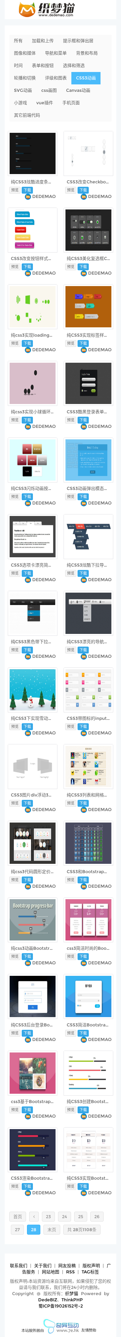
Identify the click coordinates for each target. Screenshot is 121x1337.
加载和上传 (43, 40)
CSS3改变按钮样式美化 (34, 258)
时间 (18, 65)
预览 (15, 190)
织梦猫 (71, 1293)
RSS (70, 1272)
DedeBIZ (47, 1300)
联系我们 (18, 1265)
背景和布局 (87, 53)
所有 (18, 40)
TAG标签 (90, 1272)
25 (80, 1216)
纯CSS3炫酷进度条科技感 (36, 182)
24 (64, 1216)
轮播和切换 (25, 78)
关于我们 (43, 1265)
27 (17, 1229)
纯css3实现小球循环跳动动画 (39, 412)
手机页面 (71, 102)
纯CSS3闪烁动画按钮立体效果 (40, 488)
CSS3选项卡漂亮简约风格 (36, 565)
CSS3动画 (86, 78)
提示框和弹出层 (78, 40)
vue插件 (44, 102)
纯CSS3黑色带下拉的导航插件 (40, 641)
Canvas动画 (78, 90)
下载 (27, 190)
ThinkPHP (72, 1300)
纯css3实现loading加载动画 (39, 335)
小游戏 (20, 102)
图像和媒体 (25, 53)
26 (97, 1216)
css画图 (49, 90)
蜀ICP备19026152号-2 (60, 1306)
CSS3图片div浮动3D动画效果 (40, 795)
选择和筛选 (74, 65)
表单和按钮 (43, 65)
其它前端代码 (27, 115)
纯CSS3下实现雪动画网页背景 (40, 718)
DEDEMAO (44, 196)
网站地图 (50, 1272)
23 (48, 1216)
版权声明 (91, 1265)
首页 (17, 1216)
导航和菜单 (56, 53)
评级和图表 (56, 78)
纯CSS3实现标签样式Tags (92, 335)
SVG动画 (23, 90)
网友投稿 (67, 1265)
